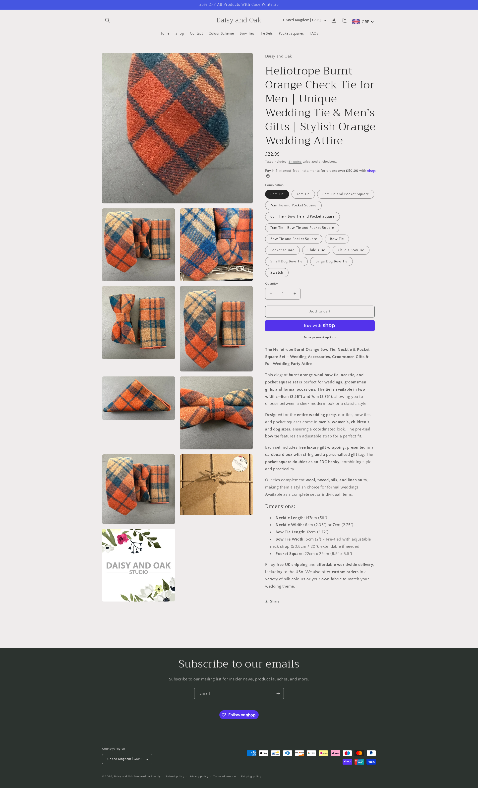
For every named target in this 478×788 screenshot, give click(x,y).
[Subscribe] (278, 693)
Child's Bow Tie (351, 250)
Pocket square (282, 250)
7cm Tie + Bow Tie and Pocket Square (302, 228)
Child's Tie (316, 250)
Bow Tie (337, 239)
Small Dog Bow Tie (286, 261)
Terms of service (224, 776)
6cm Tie (277, 194)
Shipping (295, 161)
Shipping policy (251, 776)
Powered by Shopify (147, 776)
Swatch (276, 273)
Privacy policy (199, 776)
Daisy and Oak (123, 776)
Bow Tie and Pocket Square (293, 239)
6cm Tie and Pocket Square (345, 194)
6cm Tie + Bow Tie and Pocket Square (302, 217)
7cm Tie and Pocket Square (293, 205)
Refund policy (175, 776)
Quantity (271, 283)
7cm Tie (303, 194)
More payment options (320, 337)
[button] (107, 20)
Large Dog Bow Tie (331, 261)
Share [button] (275, 602)
